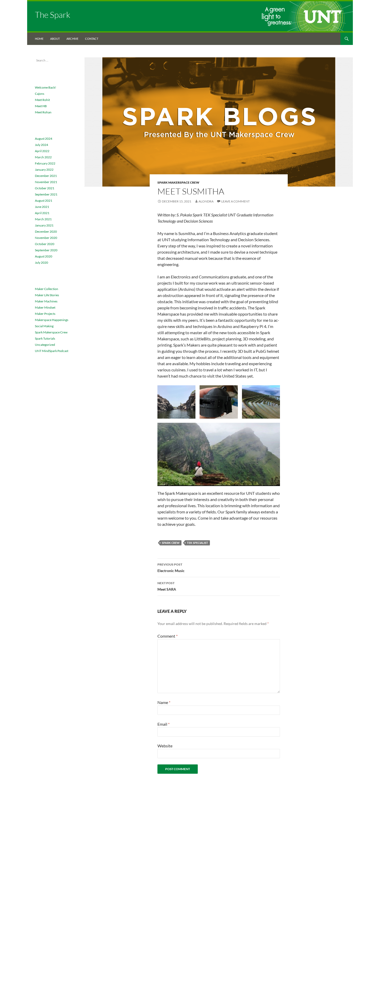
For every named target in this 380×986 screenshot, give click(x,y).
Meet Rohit (42, 100)
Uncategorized (45, 345)
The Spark (52, 15)
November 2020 (46, 238)
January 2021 (44, 225)
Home (39, 38)
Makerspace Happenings (51, 320)
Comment (167, 635)
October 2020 (44, 244)
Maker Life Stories (47, 295)
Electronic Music (171, 567)
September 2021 (46, 194)
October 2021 (44, 188)
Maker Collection (46, 289)
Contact (91, 38)
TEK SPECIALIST (197, 542)
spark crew (171, 542)
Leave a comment (235, 201)
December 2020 (46, 231)
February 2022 (45, 163)
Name (163, 702)
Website (164, 745)
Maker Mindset (45, 307)
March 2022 (43, 157)
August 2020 (43, 256)
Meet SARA (166, 586)
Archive (72, 38)
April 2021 (42, 213)
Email (163, 724)
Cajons (39, 94)
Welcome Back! (45, 87)
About (55, 38)
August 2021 (43, 200)
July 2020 (41, 262)
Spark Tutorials (45, 338)
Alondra (206, 201)
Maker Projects (45, 314)
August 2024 (43, 138)
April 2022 (42, 151)
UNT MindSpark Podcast (51, 351)
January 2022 (44, 169)
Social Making (44, 326)
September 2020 (46, 250)
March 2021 (43, 219)
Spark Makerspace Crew (178, 182)
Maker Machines (46, 301)
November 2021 (46, 182)
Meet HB (41, 106)
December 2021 (46, 176)
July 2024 (41, 145)
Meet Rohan (43, 112)
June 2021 (42, 207)
